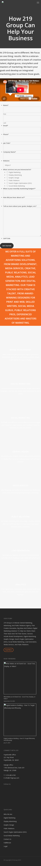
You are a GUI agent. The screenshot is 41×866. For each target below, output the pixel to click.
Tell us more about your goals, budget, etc (20, 206)
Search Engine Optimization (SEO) (20, 183)
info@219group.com (12, 778)
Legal (5, 846)
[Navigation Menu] (38, 2)
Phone (6, 134)
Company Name (9, 152)
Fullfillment (7, 843)
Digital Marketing (14, 172)
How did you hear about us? (14, 197)
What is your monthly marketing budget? (19, 189)
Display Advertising (15, 175)
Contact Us (7, 839)
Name (6, 105)
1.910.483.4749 (10, 775)
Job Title (6, 143)
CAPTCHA (6, 238)
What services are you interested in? (17, 170)
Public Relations (14, 180)
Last (4, 123)
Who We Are (8, 814)
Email (5, 126)
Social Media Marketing (17, 186)
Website (6, 161)
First (4, 114)
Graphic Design (14, 178)
